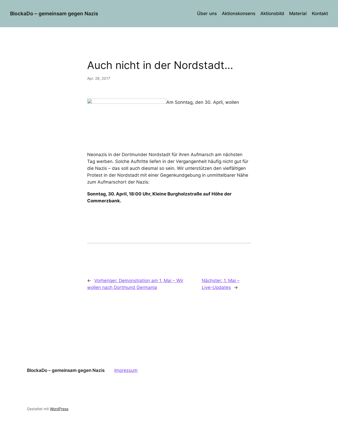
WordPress (59, 409)
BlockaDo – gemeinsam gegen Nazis (54, 13)
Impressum (126, 370)
